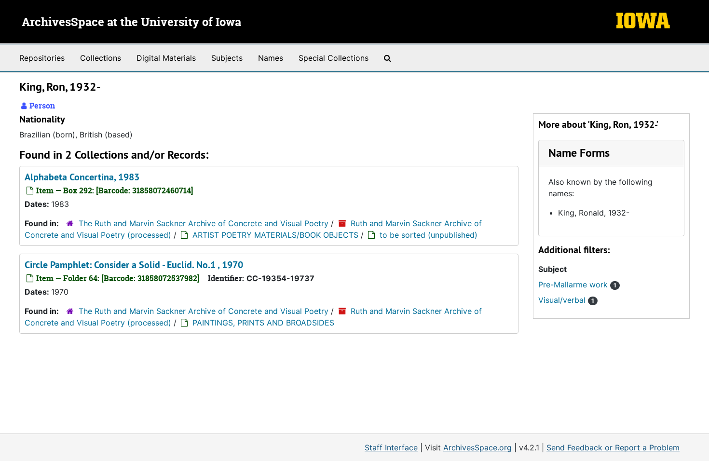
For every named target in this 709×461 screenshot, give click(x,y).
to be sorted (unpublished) (428, 235)
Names (270, 58)
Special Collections (333, 58)
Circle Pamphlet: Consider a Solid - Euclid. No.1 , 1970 (134, 264)
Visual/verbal (566, 300)
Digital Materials (166, 58)
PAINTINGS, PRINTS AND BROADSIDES (263, 322)
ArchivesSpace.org (477, 447)
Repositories (42, 58)
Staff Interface (391, 447)
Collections (100, 58)
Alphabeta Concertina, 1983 (82, 177)
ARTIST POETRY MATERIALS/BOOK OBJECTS (275, 235)
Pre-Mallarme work (577, 284)
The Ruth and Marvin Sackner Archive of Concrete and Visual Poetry (203, 223)
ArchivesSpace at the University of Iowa (131, 22)
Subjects (227, 58)
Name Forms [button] (579, 152)
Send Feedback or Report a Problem (613, 447)
